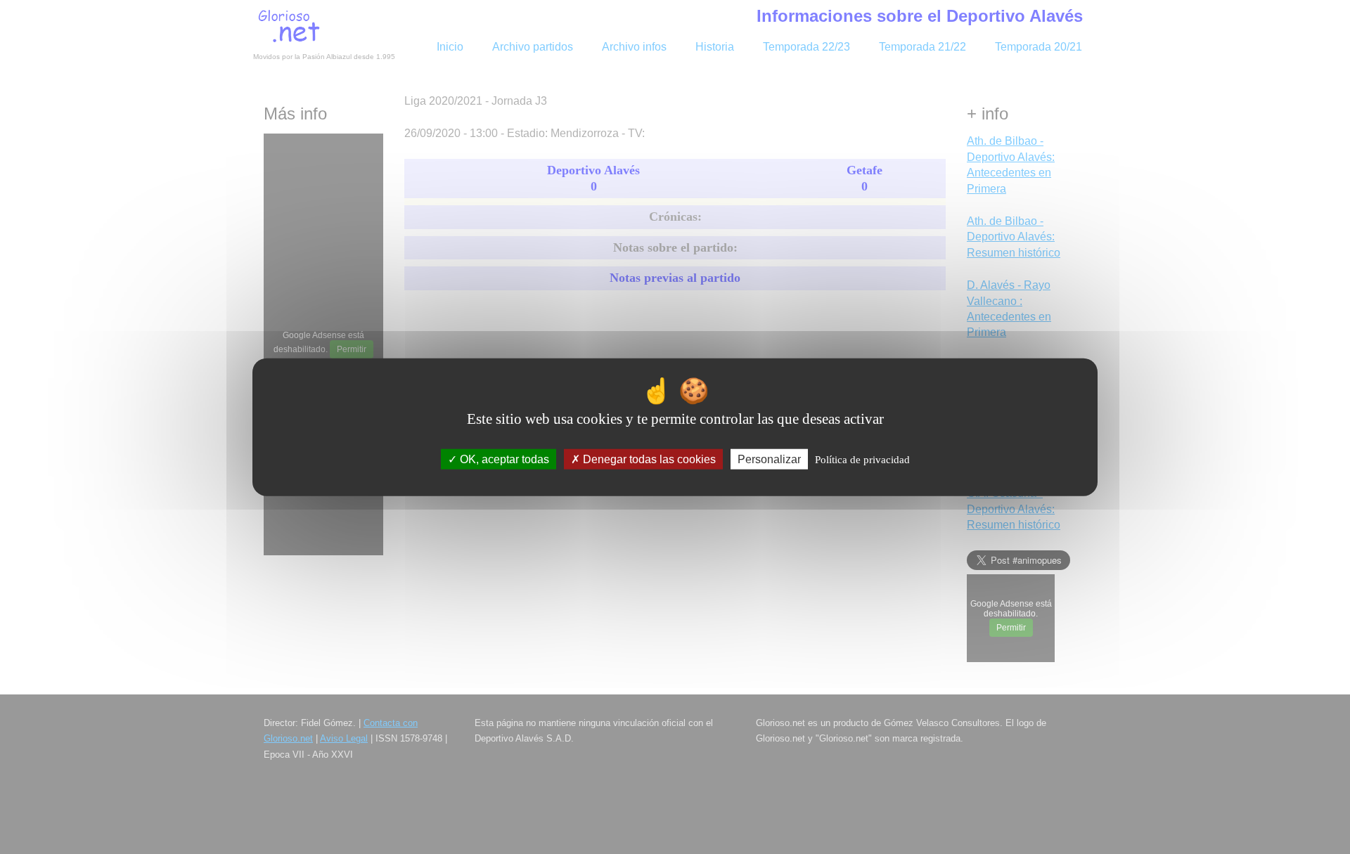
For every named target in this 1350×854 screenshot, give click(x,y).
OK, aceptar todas (503, 459)
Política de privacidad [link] (862, 459)
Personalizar (769, 459)
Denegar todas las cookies (648, 459)
